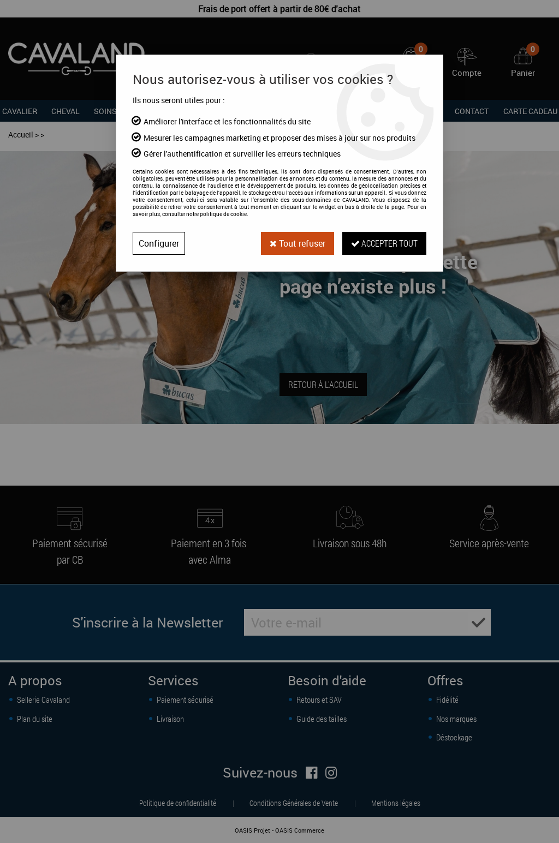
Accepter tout (389, 243)
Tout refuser (301, 243)
